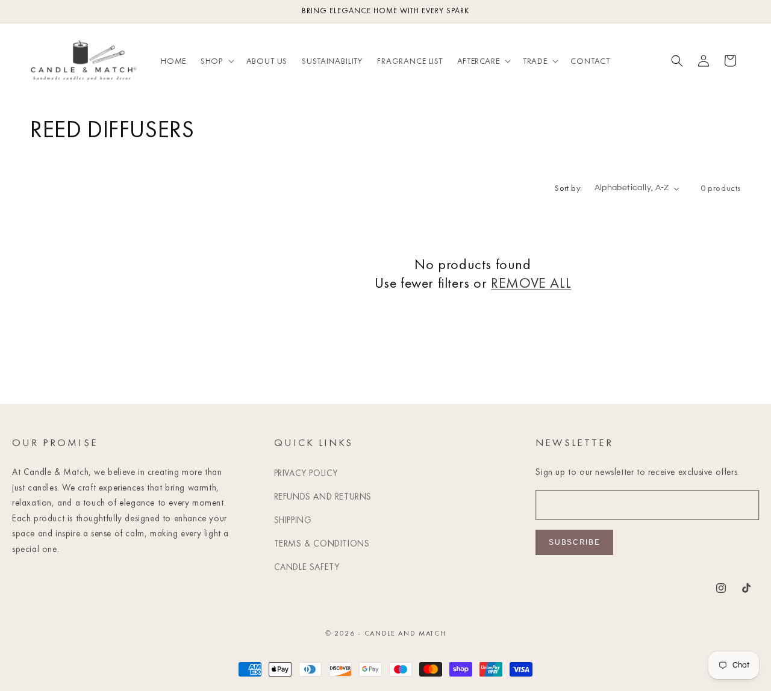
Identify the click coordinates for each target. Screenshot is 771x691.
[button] (216, 60)
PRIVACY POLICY (306, 473)
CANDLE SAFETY (307, 567)
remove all (531, 282)
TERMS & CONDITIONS (322, 544)
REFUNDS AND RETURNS (323, 497)
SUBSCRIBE (574, 542)
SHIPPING (293, 520)
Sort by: (568, 187)
